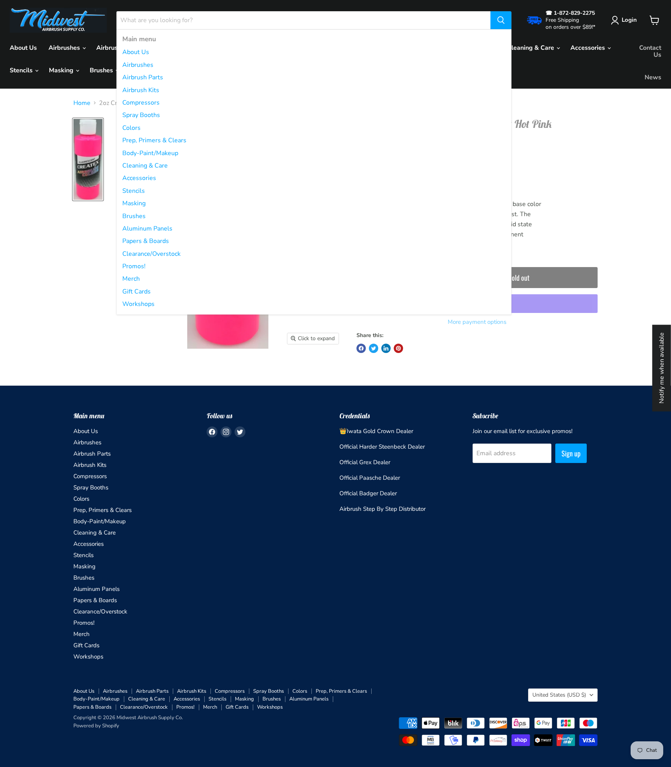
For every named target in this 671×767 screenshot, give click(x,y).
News (653, 77)
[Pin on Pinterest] (398, 348)
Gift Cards (136, 291)
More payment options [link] (477, 322)
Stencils (133, 191)
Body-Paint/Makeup (150, 153)
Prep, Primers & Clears (154, 140)
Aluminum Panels (147, 228)
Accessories (139, 178)
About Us (135, 52)
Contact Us (650, 51)
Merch (131, 278)
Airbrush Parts (142, 77)
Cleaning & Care (145, 165)
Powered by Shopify (96, 725)
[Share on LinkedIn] (386, 348)
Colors (131, 128)
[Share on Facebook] (361, 348)
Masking (134, 203)
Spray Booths (141, 115)
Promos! (134, 266)
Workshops (138, 304)
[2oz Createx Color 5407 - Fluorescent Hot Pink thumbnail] (88, 159)
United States (559, 695)
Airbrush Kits (140, 90)
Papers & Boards (145, 241)
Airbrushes (137, 65)
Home (81, 103)
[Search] (500, 20)
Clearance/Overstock (151, 254)
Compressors (141, 102)
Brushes (134, 216)
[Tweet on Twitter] (373, 348)
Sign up (571, 453)
